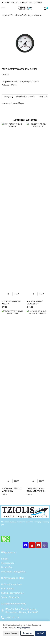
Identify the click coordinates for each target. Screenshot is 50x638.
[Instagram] (32, 545)
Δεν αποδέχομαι (11, 633)
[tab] (8, 96)
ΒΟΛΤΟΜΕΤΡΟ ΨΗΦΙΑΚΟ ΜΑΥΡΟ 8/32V (12, 489)
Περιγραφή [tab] (8, 97)
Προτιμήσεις (27, 633)
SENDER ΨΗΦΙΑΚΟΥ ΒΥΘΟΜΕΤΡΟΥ (35, 302)
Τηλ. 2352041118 (35, 2)
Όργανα (38, 15)
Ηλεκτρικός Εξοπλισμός (24, 15)
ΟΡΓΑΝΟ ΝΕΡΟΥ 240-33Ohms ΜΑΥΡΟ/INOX (36, 489)
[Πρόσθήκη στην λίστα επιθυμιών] (17, 294)
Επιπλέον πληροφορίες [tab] (25, 97)
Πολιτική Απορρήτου (22, 628)
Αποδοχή (40, 633)
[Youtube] (38, 545)
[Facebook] (25, 545)
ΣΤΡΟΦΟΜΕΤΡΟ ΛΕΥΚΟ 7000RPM (11, 302)
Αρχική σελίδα (7, 15)
